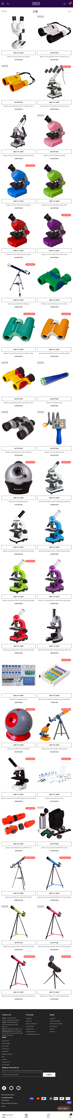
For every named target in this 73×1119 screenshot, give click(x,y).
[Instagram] (11, 1088)
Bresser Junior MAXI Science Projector (19, 749)
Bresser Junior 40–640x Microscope (54, 155)
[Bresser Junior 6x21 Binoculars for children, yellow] (18, 379)
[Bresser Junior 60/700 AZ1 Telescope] (18, 280)
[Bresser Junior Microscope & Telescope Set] (54, 725)
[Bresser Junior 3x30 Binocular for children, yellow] (18, 82)
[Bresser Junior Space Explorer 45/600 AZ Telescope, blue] (54, 873)
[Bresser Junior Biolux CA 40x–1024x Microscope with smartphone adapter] (54, 478)
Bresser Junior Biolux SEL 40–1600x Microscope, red (18, 650)
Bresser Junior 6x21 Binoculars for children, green (18, 353)
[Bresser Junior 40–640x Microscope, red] (18, 230)
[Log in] (65, 4)
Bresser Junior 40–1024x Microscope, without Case (18, 155)
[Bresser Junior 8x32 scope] (54, 379)
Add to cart (18, 53)
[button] (34, 11)
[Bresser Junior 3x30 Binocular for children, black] (54, 33)
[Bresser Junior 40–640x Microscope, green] (54, 181)
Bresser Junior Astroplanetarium (18, 501)
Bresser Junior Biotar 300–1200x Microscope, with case (54, 650)
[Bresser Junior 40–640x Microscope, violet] (54, 230)
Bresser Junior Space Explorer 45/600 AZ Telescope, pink (54, 946)
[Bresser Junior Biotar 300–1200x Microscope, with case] (54, 626)
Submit (49, 1075)
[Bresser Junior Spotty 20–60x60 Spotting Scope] (54, 972)
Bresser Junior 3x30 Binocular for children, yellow (18, 106)
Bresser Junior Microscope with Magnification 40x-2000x (19, 798)
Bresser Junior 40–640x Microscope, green (54, 205)
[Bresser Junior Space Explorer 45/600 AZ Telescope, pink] (54, 923)
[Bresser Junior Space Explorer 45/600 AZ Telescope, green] (18, 923)
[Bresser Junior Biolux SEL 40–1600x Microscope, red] (18, 626)
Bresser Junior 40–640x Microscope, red (18, 254)
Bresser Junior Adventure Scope (54, 452)
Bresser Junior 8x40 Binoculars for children (19, 452)
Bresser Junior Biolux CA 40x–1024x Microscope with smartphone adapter (54, 502)
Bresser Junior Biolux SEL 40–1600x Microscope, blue (54, 551)
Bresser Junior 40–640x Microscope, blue (18, 205)
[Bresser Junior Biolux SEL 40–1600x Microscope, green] (18, 576)
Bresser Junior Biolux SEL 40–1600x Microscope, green (18, 600)
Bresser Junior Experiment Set (18, 699)
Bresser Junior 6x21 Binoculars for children (54, 304)
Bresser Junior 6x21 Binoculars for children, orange (54, 353)
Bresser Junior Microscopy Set (54, 798)
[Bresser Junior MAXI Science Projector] (18, 725)
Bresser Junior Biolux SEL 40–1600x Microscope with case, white (18, 551)
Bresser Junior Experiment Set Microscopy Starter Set (54, 699)
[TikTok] (19, 1088)
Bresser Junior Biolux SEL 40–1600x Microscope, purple (54, 600)
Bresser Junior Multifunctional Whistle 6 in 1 (18, 848)
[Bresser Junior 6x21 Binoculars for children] (54, 280)
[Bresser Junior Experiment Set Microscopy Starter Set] (54, 675)
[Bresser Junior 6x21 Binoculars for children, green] (18, 329)
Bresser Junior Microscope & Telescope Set (54, 749)
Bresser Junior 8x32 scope (54, 403)
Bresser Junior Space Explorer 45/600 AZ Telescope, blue (54, 897)
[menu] (2, 4)
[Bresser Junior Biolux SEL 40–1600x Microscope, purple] (54, 576)
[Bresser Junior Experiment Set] (18, 675)
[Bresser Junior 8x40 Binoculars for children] (18, 428)
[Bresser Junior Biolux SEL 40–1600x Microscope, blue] (54, 527)
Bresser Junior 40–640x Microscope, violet (54, 254)
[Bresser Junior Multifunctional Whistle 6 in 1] (18, 824)
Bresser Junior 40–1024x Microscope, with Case (54, 106)
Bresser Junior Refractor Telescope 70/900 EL (18, 897)
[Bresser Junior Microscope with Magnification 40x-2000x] (18, 774)
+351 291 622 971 (11, 1018)
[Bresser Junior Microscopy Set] (54, 774)
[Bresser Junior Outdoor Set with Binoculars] (54, 824)
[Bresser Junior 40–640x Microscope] (54, 132)
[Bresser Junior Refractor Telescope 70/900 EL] (18, 873)
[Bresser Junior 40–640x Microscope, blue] (18, 181)
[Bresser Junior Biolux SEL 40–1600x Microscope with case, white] (18, 527)
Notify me (54, 53)
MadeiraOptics (10, 1095)
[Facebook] (4, 1088)
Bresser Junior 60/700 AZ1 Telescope (18, 304)
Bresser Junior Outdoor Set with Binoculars (54, 848)
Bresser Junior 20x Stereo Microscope (19, 56)
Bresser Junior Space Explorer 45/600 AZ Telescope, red (18, 996)
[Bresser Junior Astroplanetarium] (18, 478)
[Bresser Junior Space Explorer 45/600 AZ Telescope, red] (18, 972)
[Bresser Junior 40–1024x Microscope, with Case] (54, 82)
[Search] (8, 4)
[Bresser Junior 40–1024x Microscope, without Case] (18, 132)
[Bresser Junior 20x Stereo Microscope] (18, 33)
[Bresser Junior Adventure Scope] (54, 428)
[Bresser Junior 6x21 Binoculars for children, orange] (54, 329)
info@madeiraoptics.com (14, 1029)
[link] (26, 1116)
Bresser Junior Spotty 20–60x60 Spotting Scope (54, 996)
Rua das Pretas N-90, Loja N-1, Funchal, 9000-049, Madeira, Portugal (12, 1033)
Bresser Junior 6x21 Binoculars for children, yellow (18, 403)
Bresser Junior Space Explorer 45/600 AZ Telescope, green (18, 947)
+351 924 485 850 (12, 1022)
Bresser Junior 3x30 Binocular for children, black (54, 56)
